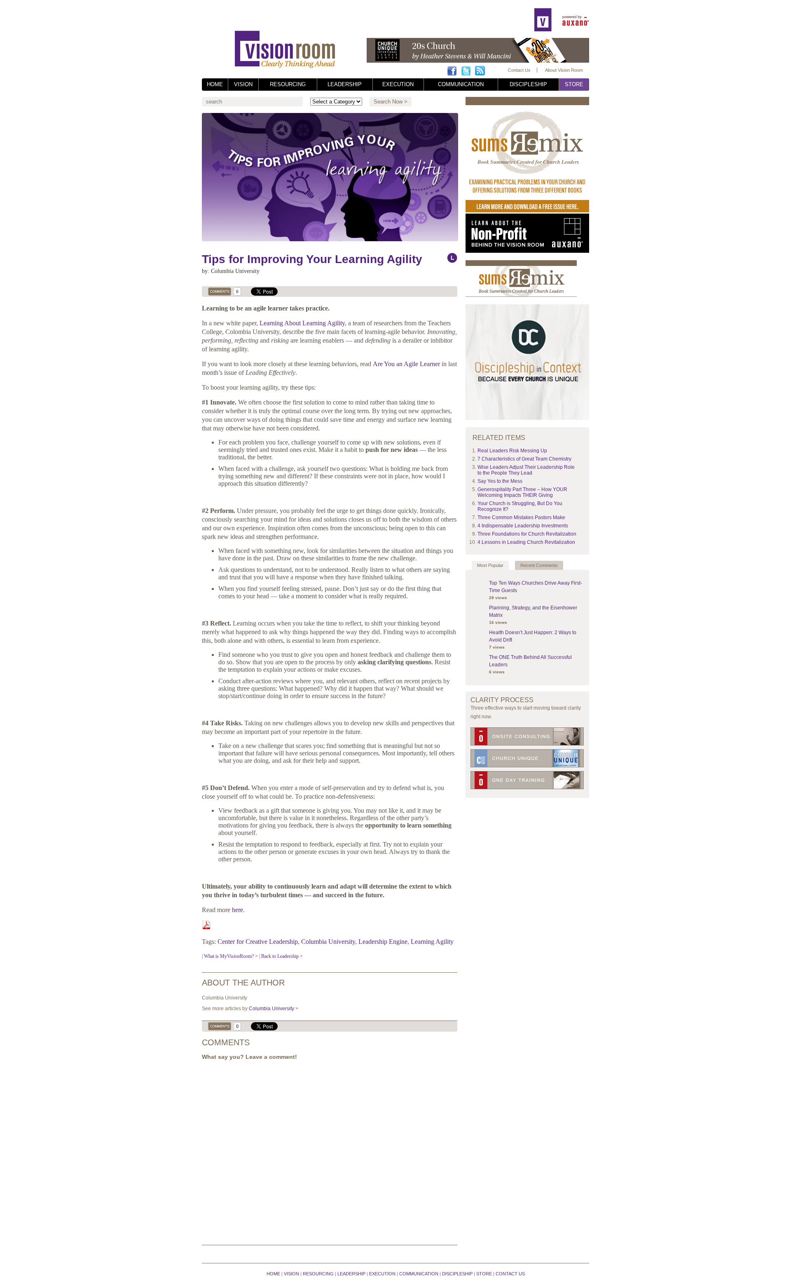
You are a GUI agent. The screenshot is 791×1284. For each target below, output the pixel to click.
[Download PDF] (206, 927)
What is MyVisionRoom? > (231, 956)
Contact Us (519, 70)
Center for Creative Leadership (258, 941)
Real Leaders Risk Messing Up (512, 451)
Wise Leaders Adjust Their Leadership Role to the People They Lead (526, 470)
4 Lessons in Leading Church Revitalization (526, 542)
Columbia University (328, 941)
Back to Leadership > (282, 956)
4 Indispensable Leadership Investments (522, 526)
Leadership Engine (382, 941)
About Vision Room (564, 70)
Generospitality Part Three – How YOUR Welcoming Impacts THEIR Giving (522, 492)
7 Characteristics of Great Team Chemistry (524, 459)
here (237, 909)
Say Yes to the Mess (499, 481)
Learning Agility (432, 941)
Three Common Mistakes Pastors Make (521, 517)
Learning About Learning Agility (302, 323)
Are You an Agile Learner (406, 363)
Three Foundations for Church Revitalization (526, 534)
